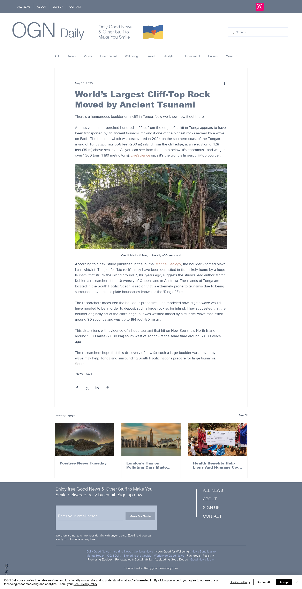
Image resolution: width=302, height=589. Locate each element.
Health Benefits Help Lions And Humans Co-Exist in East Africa (215, 465)
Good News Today (202, 559)
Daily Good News (97, 551)
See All (243, 415)
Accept (284, 582)
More (229, 56)
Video (88, 56)
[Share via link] (107, 388)
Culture (213, 56)
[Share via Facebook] (77, 388)
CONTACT (212, 516)
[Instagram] (260, 7)
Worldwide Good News (169, 555)
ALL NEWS (213, 490)
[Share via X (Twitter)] (87, 388)
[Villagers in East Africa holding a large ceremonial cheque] (217, 439)
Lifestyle (168, 56)
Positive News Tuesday (83, 463)
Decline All (263, 582)
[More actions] (224, 83)
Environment (108, 56)
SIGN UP (211, 507)
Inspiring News (121, 551)
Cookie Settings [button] (240, 582)
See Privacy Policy (85, 584)
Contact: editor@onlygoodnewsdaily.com (151, 568)
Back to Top (6, 573)
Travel (150, 56)
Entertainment (191, 56)
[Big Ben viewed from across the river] (151, 439)
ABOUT (210, 498)
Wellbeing (131, 56)
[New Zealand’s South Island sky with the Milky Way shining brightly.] (84, 439)
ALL (57, 56)
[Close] (297, 582)
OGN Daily (114, 555)
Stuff (89, 373)
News (72, 56)
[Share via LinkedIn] (97, 388)
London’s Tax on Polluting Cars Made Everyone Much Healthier (146, 465)
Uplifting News (143, 551)
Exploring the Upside (138, 555)
